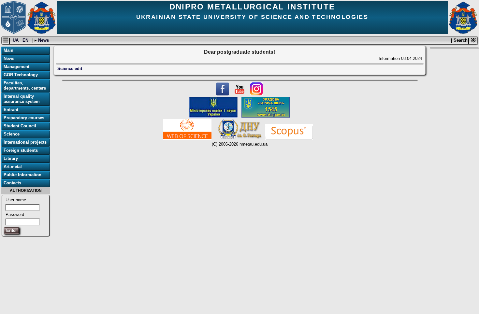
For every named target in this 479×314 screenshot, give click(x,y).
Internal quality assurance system (22, 99)
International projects (25, 142)
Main (8, 50)
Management (16, 66)
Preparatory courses (24, 117)
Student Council (20, 125)
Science (12, 134)
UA (16, 40)
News (43, 40)
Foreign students (21, 150)
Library (11, 158)
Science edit (69, 68)
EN (26, 40)
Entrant (11, 109)
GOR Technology (21, 74)
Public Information (22, 174)
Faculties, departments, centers (25, 85)
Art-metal (13, 166)
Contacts (12, 182)
